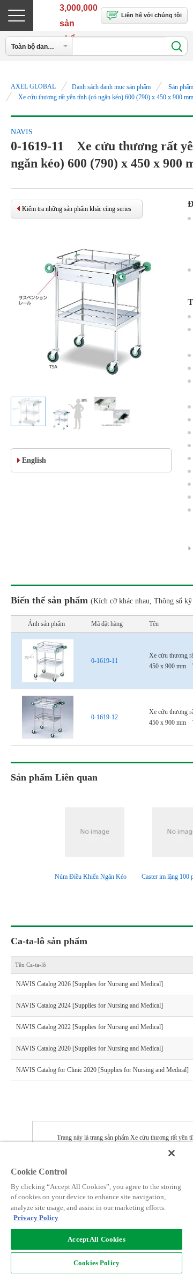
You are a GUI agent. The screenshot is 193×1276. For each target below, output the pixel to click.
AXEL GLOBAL (33, 86)
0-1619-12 (104, 717)
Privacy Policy (35, 1218)
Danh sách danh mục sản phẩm (111, 87)
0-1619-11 (104, 661)
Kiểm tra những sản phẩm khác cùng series (76, 209)
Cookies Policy (96, 1263)
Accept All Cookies (96, 1239)
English (34, 460)
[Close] (171, 1153)
